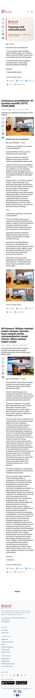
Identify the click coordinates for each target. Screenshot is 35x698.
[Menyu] (32, 11)
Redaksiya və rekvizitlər (7, 642)
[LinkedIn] (21, 675)
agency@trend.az (5, 621)
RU (20, 695)
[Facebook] (6, 675)
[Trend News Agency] (6, 606)
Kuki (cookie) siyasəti (6, 666)
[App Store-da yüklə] (8, 682)
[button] (3, 19)
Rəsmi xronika (5, 632)
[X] (10, 675)
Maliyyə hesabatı (5, 652)
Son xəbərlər (4, 630)
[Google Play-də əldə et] (21, 682)
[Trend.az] (6, 11)
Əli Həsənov (10, 559)
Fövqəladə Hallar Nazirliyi (14, 72)
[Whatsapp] (2, 675)
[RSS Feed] (25, 675)
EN (14, 695)
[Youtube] (14, 675)
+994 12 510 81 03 (5, 620)
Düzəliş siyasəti (5, 649)
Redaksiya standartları (7, 647)
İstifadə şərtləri (5, 658)
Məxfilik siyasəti (5, 661)
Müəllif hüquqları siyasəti (7, 663)
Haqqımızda (4, 639)
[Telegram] (17, 675)
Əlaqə (2, 644)
